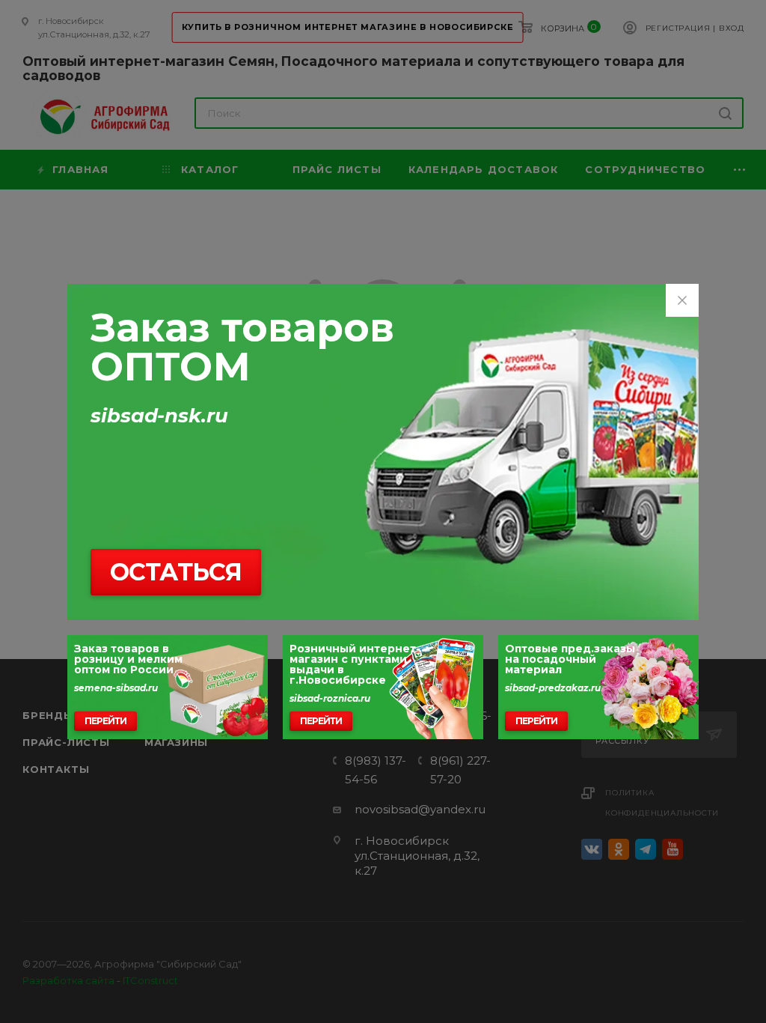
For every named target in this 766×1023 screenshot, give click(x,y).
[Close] (682, 300)
